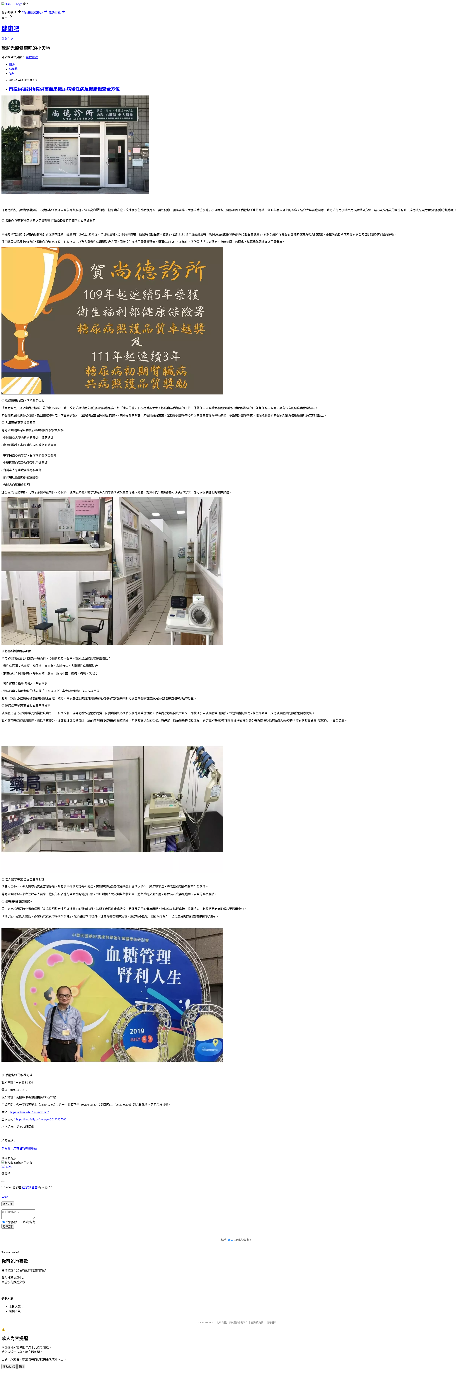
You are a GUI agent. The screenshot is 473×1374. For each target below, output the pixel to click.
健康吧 (10, 28)
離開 (21, 1366)
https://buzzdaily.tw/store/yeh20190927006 (41, 1119)
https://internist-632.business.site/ (29, 1112)
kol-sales (6, 1166)
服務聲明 (271, 1322)
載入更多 (8, 1204)
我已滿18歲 (9, 1366)
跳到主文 (7, 38)
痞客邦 (26, 1187)
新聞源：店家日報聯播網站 (19, 1148)
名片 (12, 73)
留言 (35, 1187)
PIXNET (209, 1322)
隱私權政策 (257, 1322)
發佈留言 (8, 1226)
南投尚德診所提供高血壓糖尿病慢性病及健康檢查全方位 (64, 89)
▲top (4, 1196)
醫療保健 (32, 57)
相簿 (12, 64)
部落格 (13, 69)
